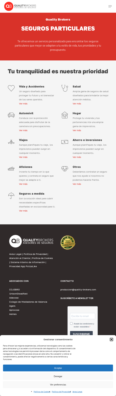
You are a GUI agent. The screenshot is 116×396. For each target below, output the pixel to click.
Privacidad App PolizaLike (23, 266)
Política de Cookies (42, 392)
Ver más (23, 103)
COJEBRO (14, 289)
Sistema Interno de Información (28, 262)
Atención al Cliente (19, 258)
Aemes (13, 314)
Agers (12, 305)
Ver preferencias (58, 384)
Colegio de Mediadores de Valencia (28, 301)
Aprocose (14, 310)
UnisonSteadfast (18, 293)
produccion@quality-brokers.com (78, 289)
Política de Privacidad (61, 392)
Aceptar (58, 368)
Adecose (14, 297)
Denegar (58, 376)
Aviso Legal (77, 392)
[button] (111, 339)
